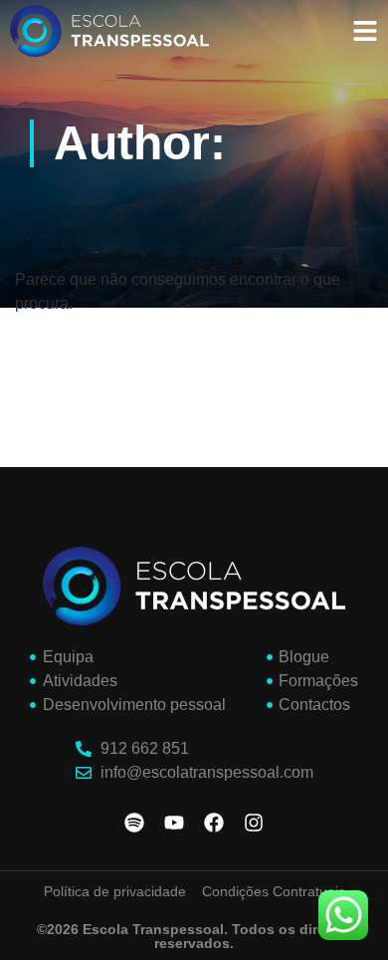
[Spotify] (134, 822)
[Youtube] (174, 822)
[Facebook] (214, 822)
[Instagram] (254, 822)
